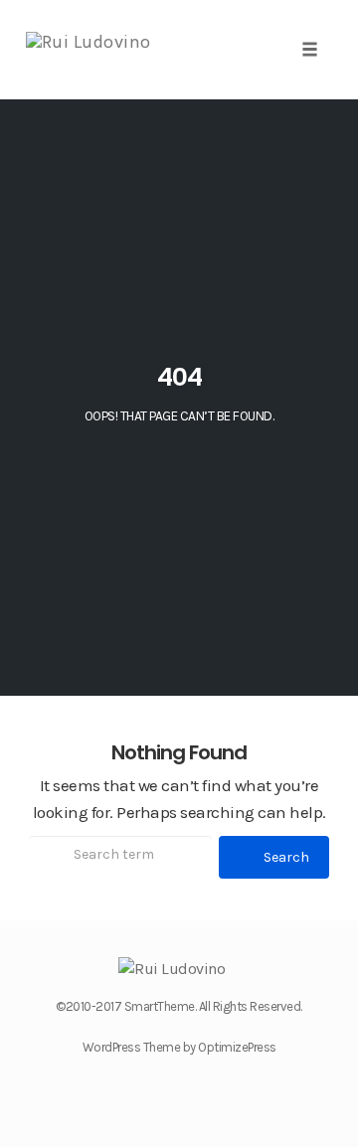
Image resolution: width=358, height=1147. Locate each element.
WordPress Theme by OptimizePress (179, 1047)
